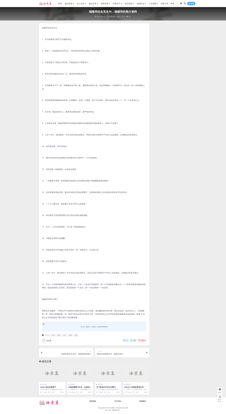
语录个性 (164, 3)
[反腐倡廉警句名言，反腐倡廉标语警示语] (80, 373)
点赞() (143, 340)
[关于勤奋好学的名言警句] (108, 373)
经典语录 (104, 3)
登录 (192, 3)
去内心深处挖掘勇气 (48, 387)
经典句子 (116, 3)
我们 (59, 335)
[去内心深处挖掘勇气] (52, 373)
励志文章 (92, 3)
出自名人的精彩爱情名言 (134, 387)
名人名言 (80, 3)
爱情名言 (128, 384)
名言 (53, 335)
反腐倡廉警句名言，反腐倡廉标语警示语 (79, 388)
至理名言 (112, 16)
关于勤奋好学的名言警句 (106, 387)
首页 (60, 3)
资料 (70, 335)
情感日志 (140, 3)
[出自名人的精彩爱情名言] (136, 373)
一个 (47, 335)
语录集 (48, 340)
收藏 (134, 340)
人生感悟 (152, 3)
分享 (126, 340)
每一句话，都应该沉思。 (113, 410)
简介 (64, 335)
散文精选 (128, 3)
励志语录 (68, 3)
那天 (76, 335)
